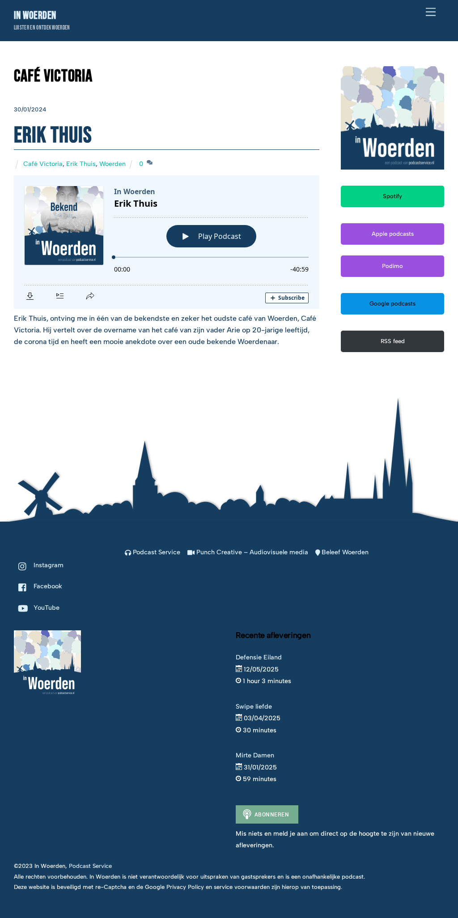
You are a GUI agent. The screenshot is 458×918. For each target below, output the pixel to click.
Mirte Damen (255, 755)
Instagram (48, 565)
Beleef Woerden (344, 552)
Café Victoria (43, 164)
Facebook (47, 586)
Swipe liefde (254, 706)
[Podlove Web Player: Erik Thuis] (166, 242)
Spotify (392, 196)
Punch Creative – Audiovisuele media (251, 552)
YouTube (45, 608)
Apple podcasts (393, 233)
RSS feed (393, 341)
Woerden (112, 164)
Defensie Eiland (259, 657)
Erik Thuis (53, 135)
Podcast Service (155, 552)
